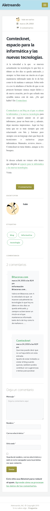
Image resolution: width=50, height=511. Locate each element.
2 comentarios (26, 28)
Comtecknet (21, 100)
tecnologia (15, 242)
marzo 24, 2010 (25, 23)
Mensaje (10, 397)
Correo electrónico (15, 433)
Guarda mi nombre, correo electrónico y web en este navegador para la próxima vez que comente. (23, 460)
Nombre (10, 423)
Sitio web (11, 443)
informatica (26, 235)
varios (31, 19)
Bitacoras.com (20, 276)
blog (12, 235)
